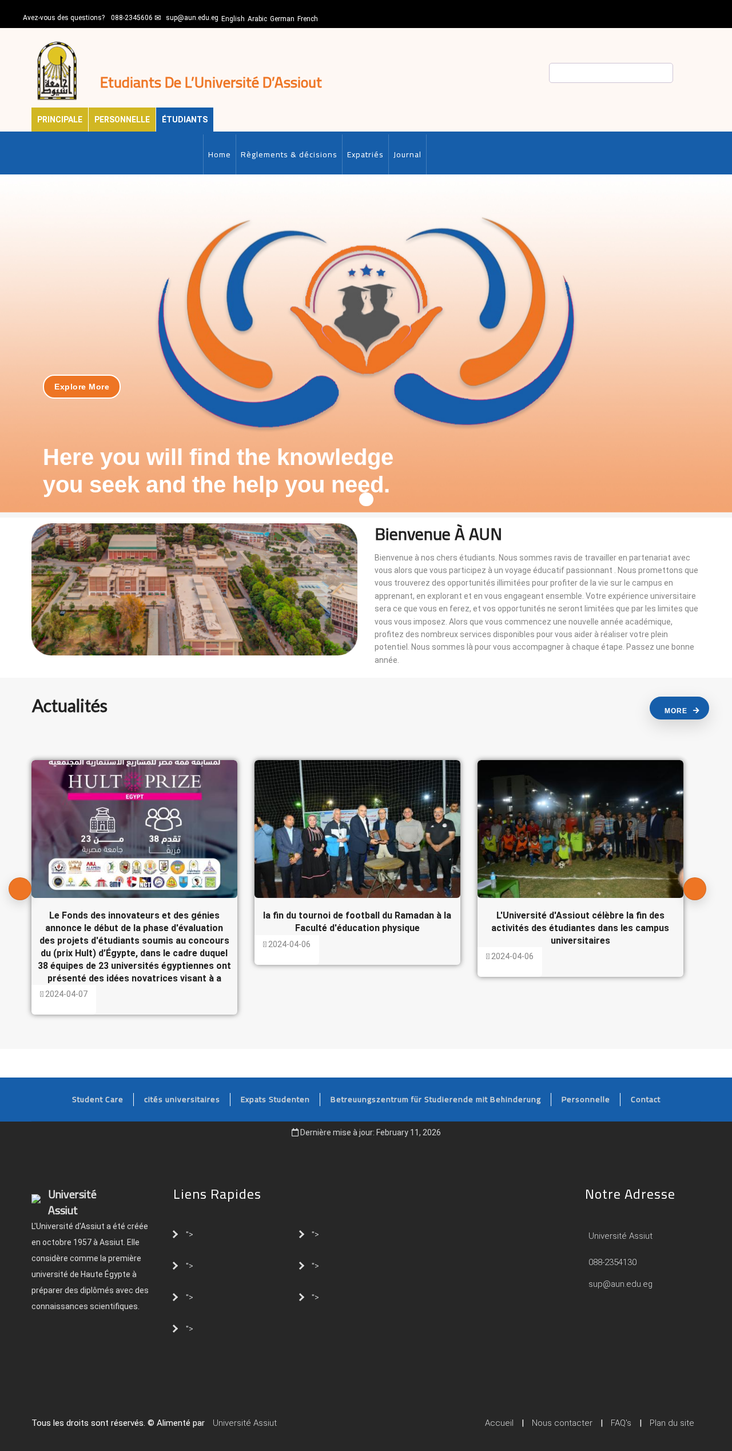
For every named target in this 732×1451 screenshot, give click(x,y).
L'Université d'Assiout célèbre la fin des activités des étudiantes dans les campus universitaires (580, 928)
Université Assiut (619, 1236)
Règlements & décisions (289, 154)
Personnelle (122, 119)
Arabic (257, 19)
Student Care (98, 1099)
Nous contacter (562, 1423)
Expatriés (365, 154)
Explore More (81, 386)
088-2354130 (612, 1262)
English (233, 19)
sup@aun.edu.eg (192, 18)
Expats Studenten (275, 1099)
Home (219, 154)
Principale (59, 119)
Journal (407, 154)
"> (189, 1233)
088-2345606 (132, 18)
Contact (646, 1099)
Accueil (499, 1423)
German (282, 19)
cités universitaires (182, 1099)
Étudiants (185, 119)
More (676, 711)
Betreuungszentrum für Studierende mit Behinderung (436, 1099)
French (307, 19)
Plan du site (672, 1423)
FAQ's (621, 1423)
